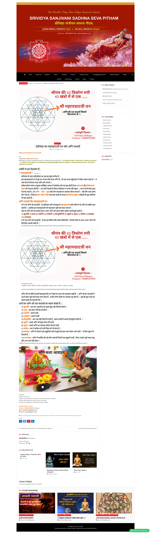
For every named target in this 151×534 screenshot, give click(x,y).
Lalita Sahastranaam (60, 415)
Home (30, 74)
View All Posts (24, 441)
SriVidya (47, 74)
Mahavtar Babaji (69, 415)
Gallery (125, 74)
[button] (139, 530)
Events (77, 79)
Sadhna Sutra (107, 134)
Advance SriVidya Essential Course (112, 92)
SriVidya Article (107, 143)
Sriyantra (79, 415)
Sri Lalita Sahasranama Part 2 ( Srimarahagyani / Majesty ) (36, 428)
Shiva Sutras (106, 140)
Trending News (107, 148)
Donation (64, 74)
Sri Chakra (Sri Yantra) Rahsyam (87, 428)
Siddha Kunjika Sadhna (108, 96)
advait (21, 415)
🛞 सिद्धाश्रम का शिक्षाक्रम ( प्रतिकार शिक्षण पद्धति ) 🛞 (71, 518)
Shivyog (75, 415)
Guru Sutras (106, 128)
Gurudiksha (42, 415)
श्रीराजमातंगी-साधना (107, 89)
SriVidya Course (84, 74)
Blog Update (106, 123)
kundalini (52, 415)
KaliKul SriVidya (114, 74)
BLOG (55, 74)
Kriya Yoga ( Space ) (80, 470)
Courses (72, 74)
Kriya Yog (48, 415)
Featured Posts (107, 126)
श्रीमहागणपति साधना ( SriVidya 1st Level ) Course (115, 99)
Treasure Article (107, 145)
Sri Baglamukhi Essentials (109, 103)
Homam (59, 79)
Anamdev (23, 438)
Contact (92, 79)
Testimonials (68, 79)
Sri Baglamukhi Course (99, 74)
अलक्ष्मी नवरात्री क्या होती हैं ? (26, 518)
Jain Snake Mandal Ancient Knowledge (110, 518)
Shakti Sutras (107, 137)
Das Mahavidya (27, 415)
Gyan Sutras (57, 143)
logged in (28, 484)
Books (84, 79)
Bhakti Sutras (107, 120)
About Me (38, 74)
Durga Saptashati (35, 415)
